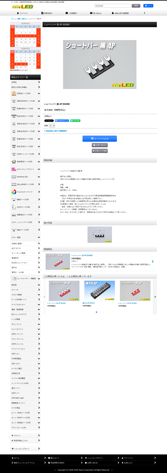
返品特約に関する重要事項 (56, 131)
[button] (144, 13)
